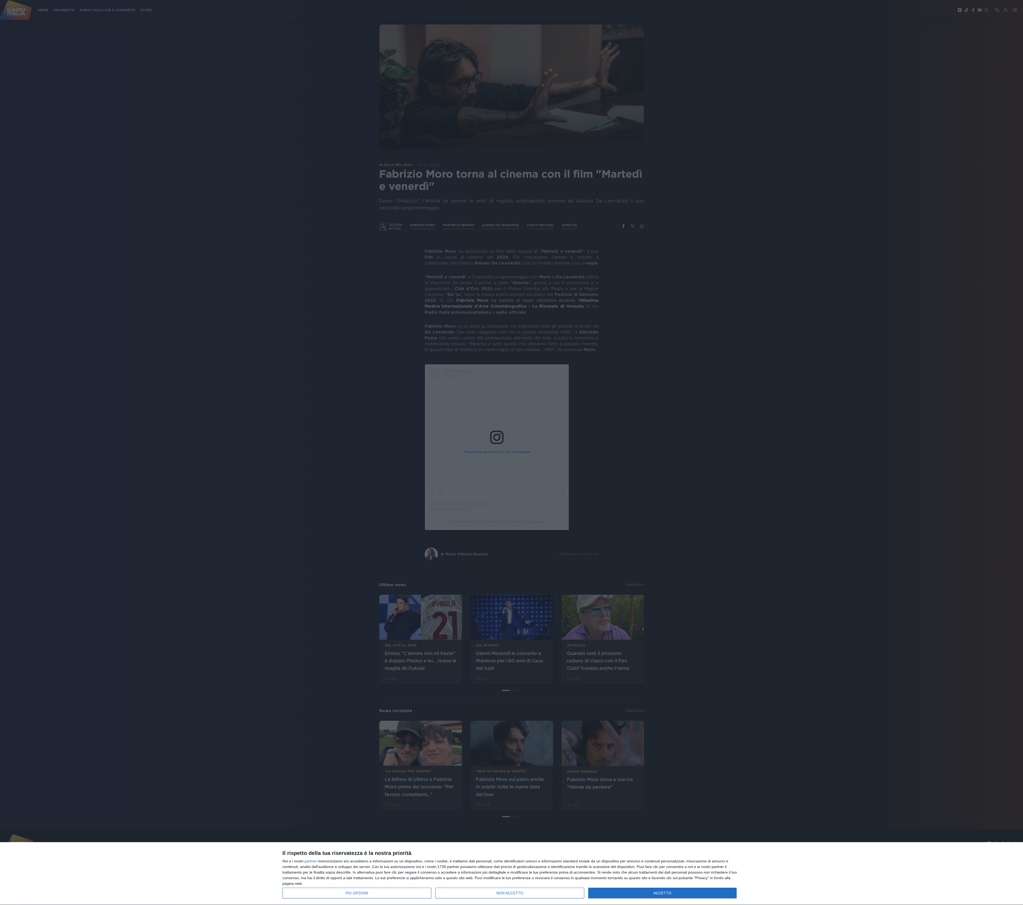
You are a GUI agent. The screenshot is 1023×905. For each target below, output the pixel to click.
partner (311, 861)
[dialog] (511, 873)
